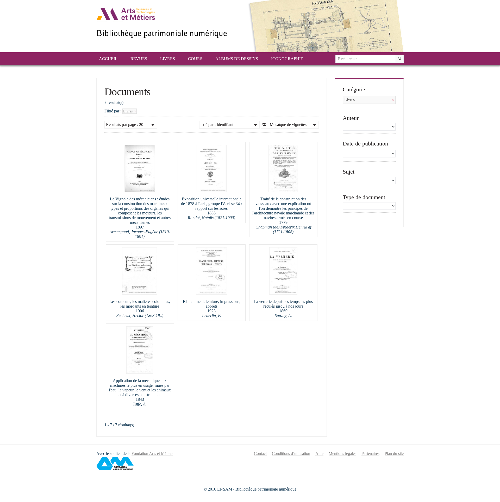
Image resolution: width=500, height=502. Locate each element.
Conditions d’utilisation (291, 453)
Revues (138, 58)
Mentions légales (342, 453)
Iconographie (287, 58)
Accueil (108, 58)
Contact (260, 453)
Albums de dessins (236, 58)
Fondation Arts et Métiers (152, 453)
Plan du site (394, 453)
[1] (400, 59)
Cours (195, 58)
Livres (167, 58)
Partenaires (370, 453)
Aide (319, 453)
